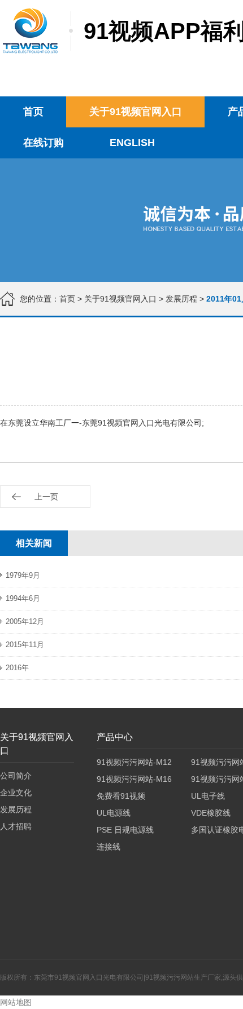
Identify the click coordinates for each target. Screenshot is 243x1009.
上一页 (46, 496)
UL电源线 (114, 812)
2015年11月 (25, 644)
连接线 (108, 846)
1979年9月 (23, 575)
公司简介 (16, 775)
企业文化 (16, 792)
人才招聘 (16, 826)
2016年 (17, 667)
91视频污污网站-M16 (134, 779)
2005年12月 (25, 621)
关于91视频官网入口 (135, 111)
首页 (33, 111)
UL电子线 (208, 795)
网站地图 (16, 1002)
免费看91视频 (121, 795)
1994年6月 (23, 598)
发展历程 (181, 298)
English (132, 142)
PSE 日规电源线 (125, 829)
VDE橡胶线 (211, 812)
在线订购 (43, 142)
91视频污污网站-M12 (134, 762)
